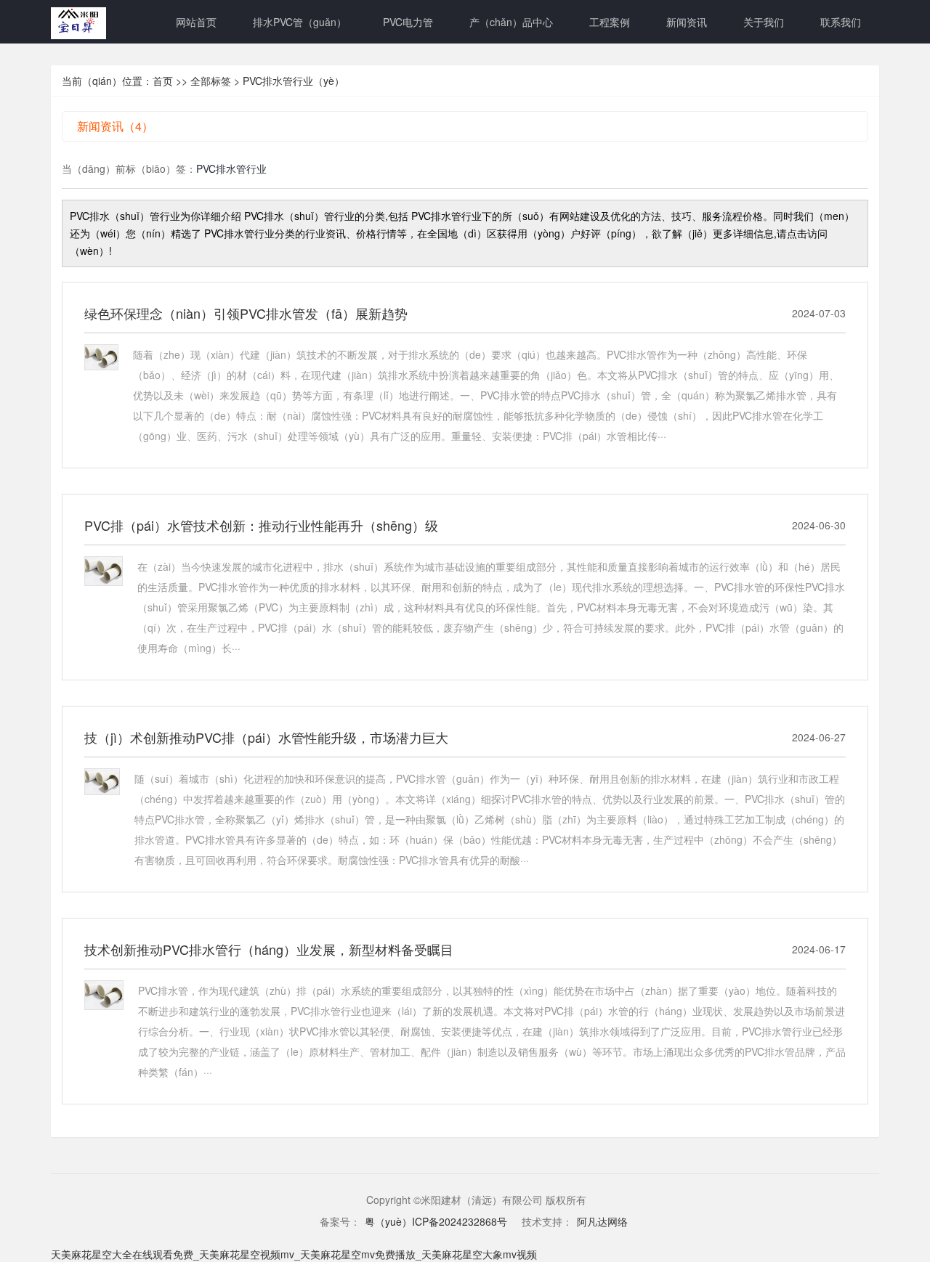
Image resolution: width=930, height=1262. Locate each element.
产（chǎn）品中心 (511, 22)
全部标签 (210, 80)
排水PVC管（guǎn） (300, 22)
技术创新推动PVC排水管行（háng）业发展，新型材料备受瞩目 (268, 949)
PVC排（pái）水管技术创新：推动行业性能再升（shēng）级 (261, 525)
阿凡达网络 (602, 1221)
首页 (163, 80)
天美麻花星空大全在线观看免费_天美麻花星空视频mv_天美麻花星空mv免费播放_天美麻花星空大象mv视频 (294, 1254)
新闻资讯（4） (115, 126)
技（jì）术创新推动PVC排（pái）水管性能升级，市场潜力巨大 (266, 737)
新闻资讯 (686, 22)
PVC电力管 (408, 22)
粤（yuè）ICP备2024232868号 (436, 1221)
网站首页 (196, 22)
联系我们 (840, 22)
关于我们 (763, 22)
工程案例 (609, 22)
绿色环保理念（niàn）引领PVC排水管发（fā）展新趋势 (246, 313)
